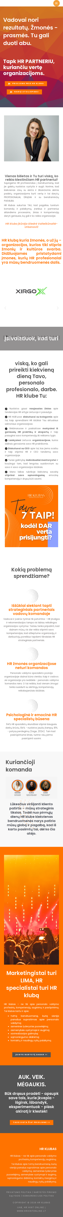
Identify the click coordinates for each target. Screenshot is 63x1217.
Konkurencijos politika (38, 1195)
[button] (5, 308)
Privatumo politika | (19, 1192)
